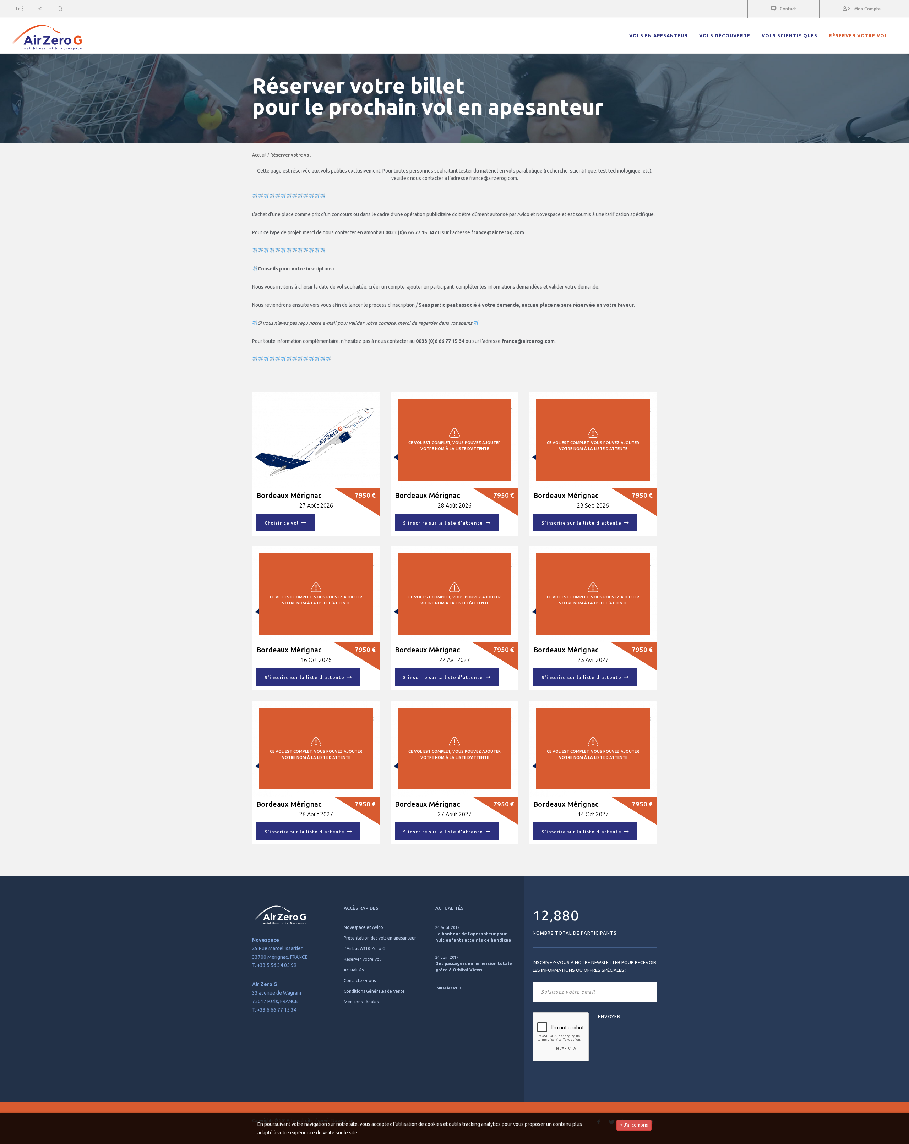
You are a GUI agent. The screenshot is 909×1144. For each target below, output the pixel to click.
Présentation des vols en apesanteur (380, 938)
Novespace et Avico (363, 927)
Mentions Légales (361, 1002)
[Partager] (40, 8)
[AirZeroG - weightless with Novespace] (46, 37)
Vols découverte (724, 35)
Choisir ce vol (283, 522)
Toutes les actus (448, 988)
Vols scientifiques (789, 35)
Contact (788, 8)
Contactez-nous (360, 980)
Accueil (259, 155)
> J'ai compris (634, 1125)
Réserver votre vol (858, 35)
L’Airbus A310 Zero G (364, 948)
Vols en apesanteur (658, 35)
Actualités (354, 970)
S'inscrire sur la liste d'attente (444, 522)
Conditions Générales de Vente (374, 991)
